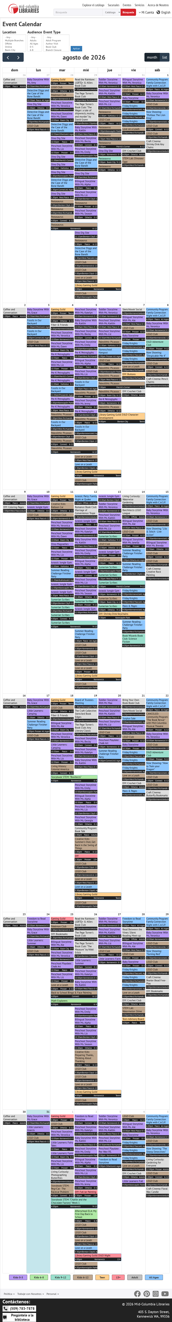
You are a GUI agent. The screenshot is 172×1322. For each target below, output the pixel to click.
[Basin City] (14, 50)
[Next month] (18, 57)
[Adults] (35, 40)
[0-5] (35, 47)
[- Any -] (14, 37)
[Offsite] (14, 43)
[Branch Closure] (56, 50)
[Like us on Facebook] (137, 1294)
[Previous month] (8, 57)
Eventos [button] (127, 5)
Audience (34, 32)
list (164, 57)
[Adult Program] (56, 40)
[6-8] (35, 50)
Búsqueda (128, 12)
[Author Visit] (56, 43)
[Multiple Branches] (14, 40)
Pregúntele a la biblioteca (22, 1317)
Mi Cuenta (148, 12)
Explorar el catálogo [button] (93, 5)
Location (9, 32)
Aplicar (76, 48)
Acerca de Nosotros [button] (158, 5)
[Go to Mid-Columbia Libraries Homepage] (23, 9)
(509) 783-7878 (22, 1308)
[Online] (14, 47)
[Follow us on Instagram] (155, 1294)
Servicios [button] (139, 5)
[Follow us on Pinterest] (147, 1294)
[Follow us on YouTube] (165, 1294)
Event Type (51, 32)
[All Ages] (35, 43)
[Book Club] (56, 47)
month (152, 57)
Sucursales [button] (113, 5)
